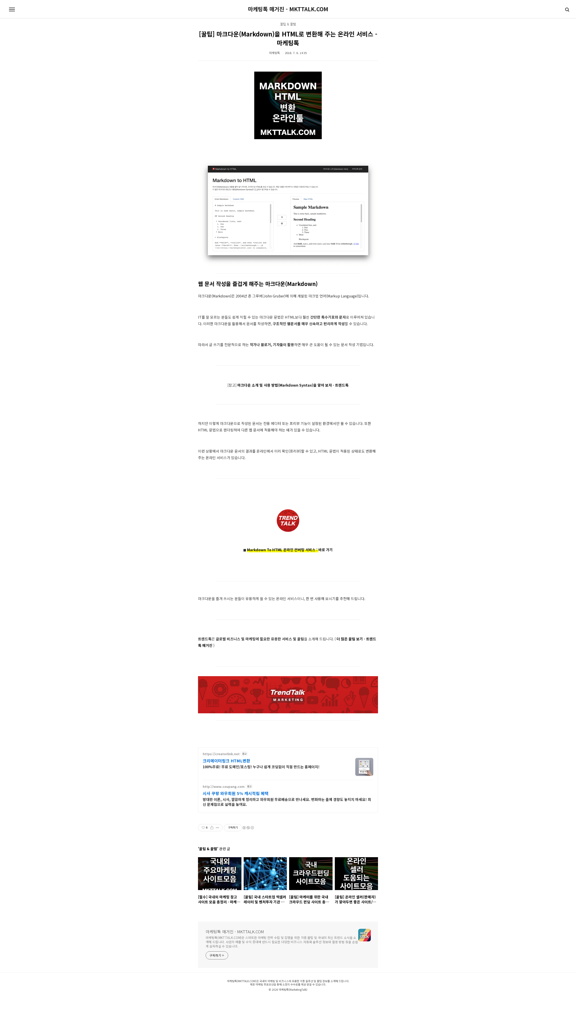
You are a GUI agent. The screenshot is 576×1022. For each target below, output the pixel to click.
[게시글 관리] (217, 827)
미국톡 (248, 999)
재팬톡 (224, 999)
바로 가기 (325, 549)
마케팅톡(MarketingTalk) (293, 989)
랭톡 (272, 999)
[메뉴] (11, 9)
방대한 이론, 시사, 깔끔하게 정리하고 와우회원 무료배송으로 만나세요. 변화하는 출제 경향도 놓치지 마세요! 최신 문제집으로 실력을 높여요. (287, 802)
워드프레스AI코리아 (295, 999)
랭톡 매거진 (280, 999)
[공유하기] (212, 827)
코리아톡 (207, 999)
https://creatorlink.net (221, 754)
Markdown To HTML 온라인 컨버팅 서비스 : (282, 549)
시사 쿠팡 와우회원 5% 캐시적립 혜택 (235, 793)
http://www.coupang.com (224, 787)
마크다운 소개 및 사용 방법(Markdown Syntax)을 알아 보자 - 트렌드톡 (293, 385)
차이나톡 (216, 999)
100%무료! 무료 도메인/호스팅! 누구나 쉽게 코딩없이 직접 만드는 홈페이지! (261, 766)
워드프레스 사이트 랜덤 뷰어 (359, 999)
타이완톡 (232, 999)
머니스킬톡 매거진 (261, 999)
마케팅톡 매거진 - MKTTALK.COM (288, 9)
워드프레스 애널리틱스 (315, 999)
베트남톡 (240, 999)
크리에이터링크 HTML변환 (226, 760)
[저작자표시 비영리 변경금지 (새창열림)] (248, 827)
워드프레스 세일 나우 (336, 999)
